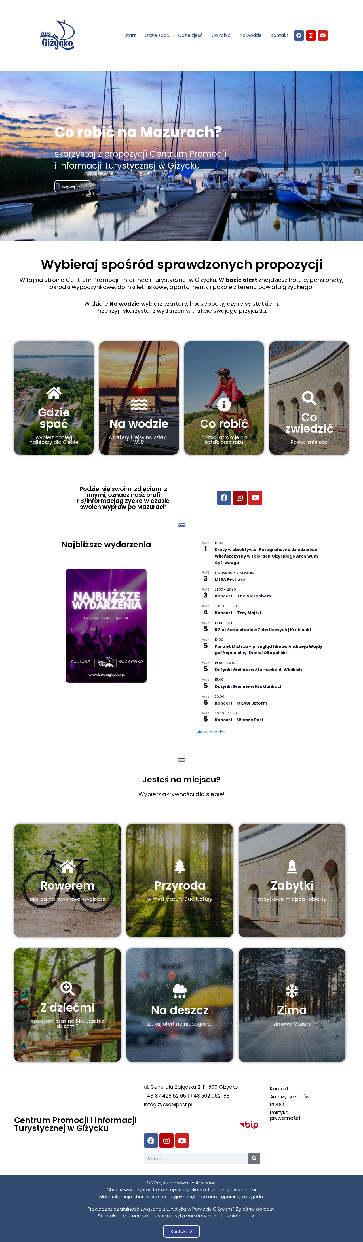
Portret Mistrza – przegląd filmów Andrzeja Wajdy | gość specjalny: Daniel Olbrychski (269, 650)
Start (130, 35)
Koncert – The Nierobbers (243, 596)
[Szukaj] (254, 1158)
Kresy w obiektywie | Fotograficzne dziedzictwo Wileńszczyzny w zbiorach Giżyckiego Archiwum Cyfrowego (266, 556)
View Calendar (211, 732)
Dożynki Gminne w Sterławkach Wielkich (258, 670)
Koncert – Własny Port (239, 720)
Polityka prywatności (285, 1115)
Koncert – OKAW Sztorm (241, 703)
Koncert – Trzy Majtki (238, 613)
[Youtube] (323, 35)
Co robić (221, 35)
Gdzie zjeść (190, 35)
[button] (181, 1231)
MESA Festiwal (230, 579)
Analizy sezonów (290, 1096)
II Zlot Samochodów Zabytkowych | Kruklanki (263, 630)
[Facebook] (299, 35)
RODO (277, 1104)
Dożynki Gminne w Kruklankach (249, 686)
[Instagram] (311, 35)
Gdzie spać (157, 35)
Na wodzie (250, 35)
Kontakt (279, 35)
